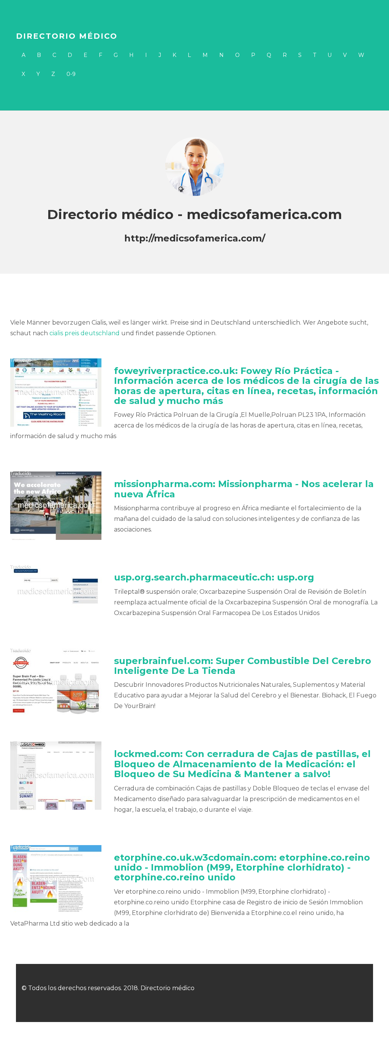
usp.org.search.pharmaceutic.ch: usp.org (214, 577)
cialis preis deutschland (84, 333)
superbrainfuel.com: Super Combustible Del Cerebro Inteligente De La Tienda (242, 665)
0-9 (71, 74)
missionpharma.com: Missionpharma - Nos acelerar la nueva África (244, 488)
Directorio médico (66, 36)
